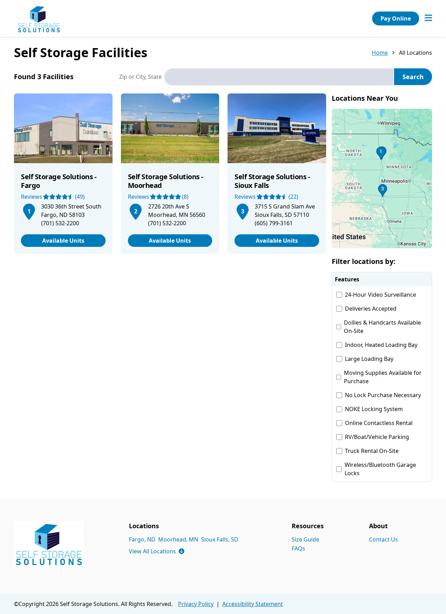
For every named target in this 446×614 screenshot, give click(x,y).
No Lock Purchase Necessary (383, 395)
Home (380, 52)
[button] (382, 178)
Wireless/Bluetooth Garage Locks (380, 469)
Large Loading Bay (369, 359)
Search (413, 77)
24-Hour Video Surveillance (380, 294)
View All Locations (156, 551)
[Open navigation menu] (428, 18)
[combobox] (278, 76)
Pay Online (395, 18)
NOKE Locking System (374, 409)
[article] (63, 173)
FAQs (298, 548)
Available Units (63, 240)
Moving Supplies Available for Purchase (383, 377)
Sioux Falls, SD (219, 539)
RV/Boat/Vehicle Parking (377, 437)
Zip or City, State (140, 77)
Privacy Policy (196, 604)
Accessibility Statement (252, 604)
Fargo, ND (142, 539)
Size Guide (305, 539)
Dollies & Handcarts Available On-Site (382, 327)
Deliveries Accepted (371, 308)
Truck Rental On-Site (372, 451)
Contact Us (383, 539)
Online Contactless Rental (379, 423)
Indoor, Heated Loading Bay (381, 345)
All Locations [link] (415, 52)
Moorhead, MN (178, 539)
